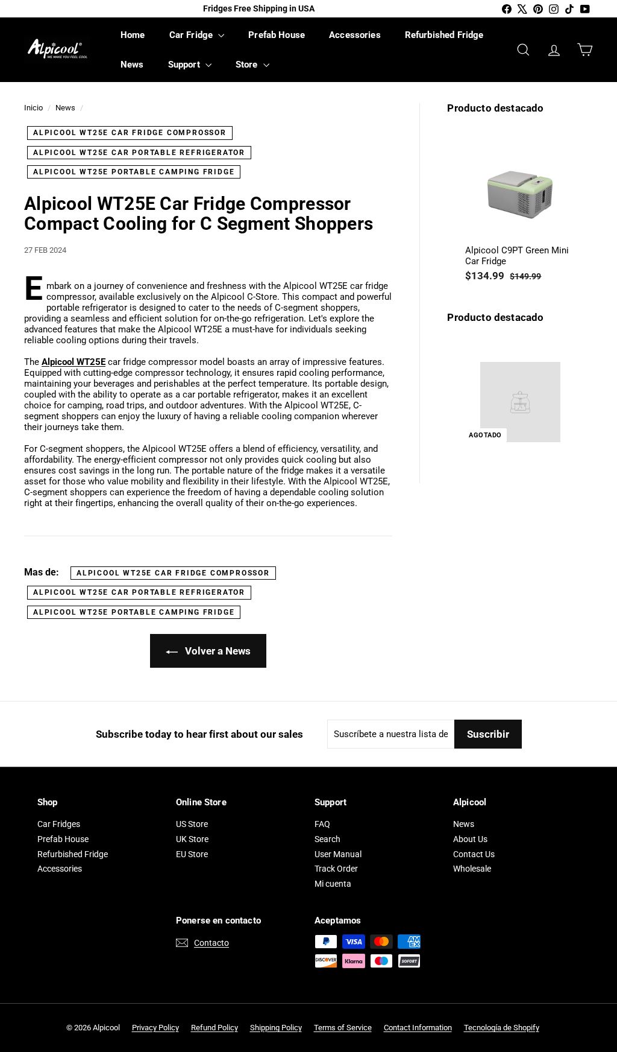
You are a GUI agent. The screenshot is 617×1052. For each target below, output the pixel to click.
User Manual (338, 854)
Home (133, 35)
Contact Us (474, 854)
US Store (192, 824)
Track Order (336, 868)
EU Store (192, 854)
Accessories (355, 35)
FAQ (322, 824)
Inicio (33, 107)
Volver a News (217, 651)
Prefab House (276, 35)
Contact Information (418, 1027)
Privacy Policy (155, 1027)
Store (248, 64)
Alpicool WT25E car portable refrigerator (139, 152)
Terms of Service (343, 1027)
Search (327, 839)
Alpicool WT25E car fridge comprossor (130, 132)
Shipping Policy (276, 1027)
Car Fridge (192, 35)
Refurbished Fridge (444, 35)
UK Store (192, 839)
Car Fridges (58, 824)
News (132, 64)
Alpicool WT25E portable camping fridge (133, 172)
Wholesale (472, 868)
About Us (470, 839)
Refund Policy (214, 1027)
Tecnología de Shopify (501, 1027)
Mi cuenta (333, 884)
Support (185, 64)
